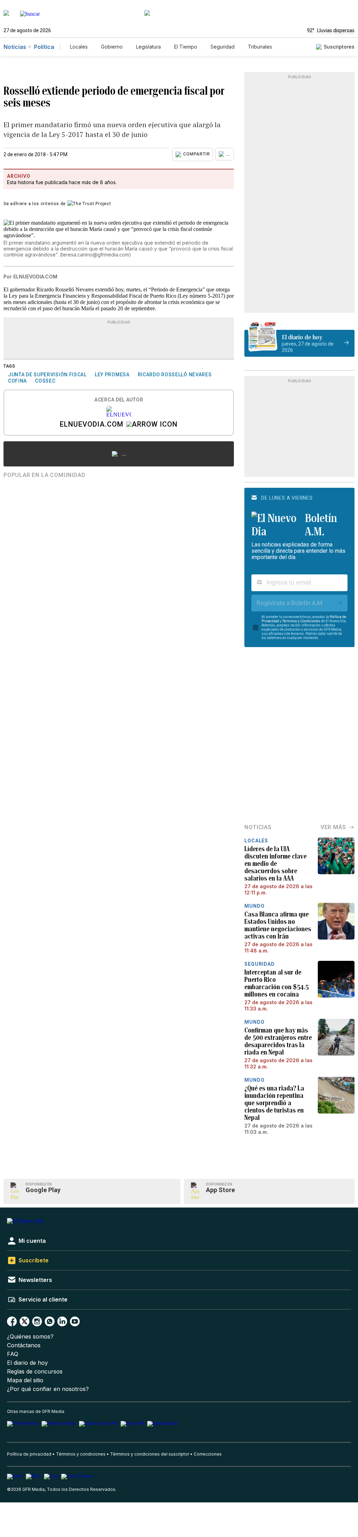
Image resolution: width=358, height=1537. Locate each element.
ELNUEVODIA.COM (91, 424)
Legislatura (148, 47)
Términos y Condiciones (301, 621)
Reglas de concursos (35, 1371)
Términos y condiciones (81, 1454)
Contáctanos (24, 1345)
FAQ (12, 1354)
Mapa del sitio (25, 1380)
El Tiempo (185, 47)
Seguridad (222, 47)
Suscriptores (339, 47)
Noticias (14, 46)
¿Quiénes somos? (30, 1336)
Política (44, 46)
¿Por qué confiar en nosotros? (48, 1389)
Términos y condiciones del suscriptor (149, 1454)
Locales (79, 47)
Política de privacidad (29, 1454)
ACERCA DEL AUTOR (118, 400)
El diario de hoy (27, 1363)
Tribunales (260, 47)
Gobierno (112, 47)
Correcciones (208, 1454)
